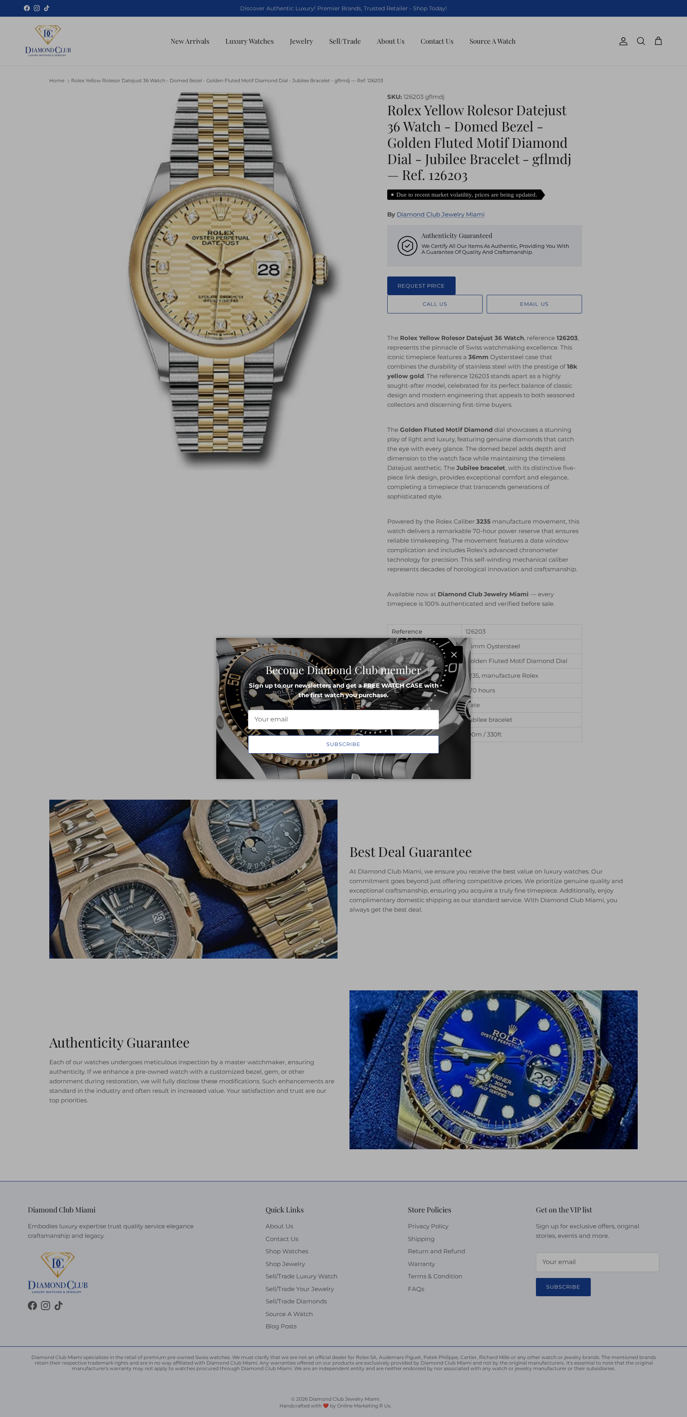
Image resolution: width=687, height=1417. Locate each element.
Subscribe (343, 744)
